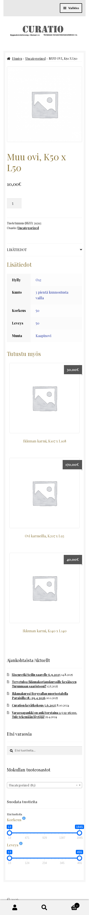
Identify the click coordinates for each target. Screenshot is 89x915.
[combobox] (44, 785)
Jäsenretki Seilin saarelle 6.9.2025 (36, 675)
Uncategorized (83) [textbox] (43, 785)
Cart (68, 904)
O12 (38, 280)
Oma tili (15, 907)
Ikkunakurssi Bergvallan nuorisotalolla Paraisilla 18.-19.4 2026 (40, 696)
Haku (44, 907)
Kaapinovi (43, 335)
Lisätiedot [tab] (17, 249)
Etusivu (17, 58)
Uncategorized (35, 58)
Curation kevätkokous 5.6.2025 (34, 705)
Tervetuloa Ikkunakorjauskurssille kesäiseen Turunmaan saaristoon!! (44, 684)
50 (37, 310)
